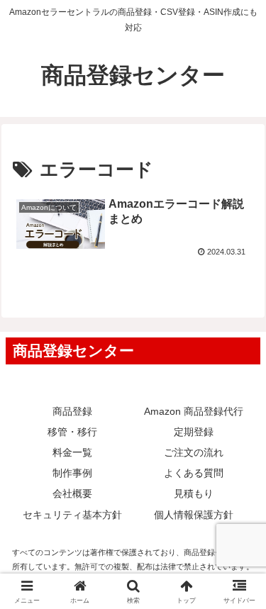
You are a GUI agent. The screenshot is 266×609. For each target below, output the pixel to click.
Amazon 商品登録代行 (193, 411)
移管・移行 (72, 431)
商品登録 (72, 411)
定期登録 (194, 431)
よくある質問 (193, 473)
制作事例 (72, 473)
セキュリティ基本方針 (72, 514)
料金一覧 (72, 452)
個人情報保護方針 (193, 514)
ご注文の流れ (193, 452)
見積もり (194, 493)
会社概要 (72, 493)
